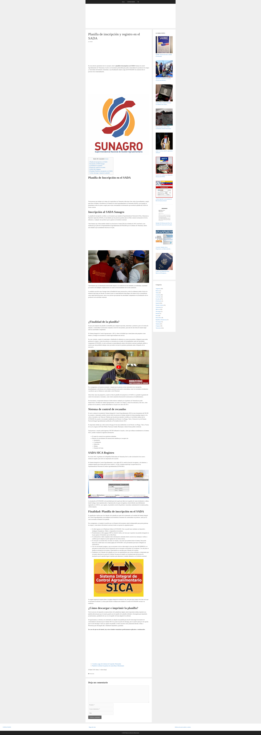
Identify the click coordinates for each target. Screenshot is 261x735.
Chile (157, 292)
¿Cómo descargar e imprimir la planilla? (99, 173)
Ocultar (106, 159)
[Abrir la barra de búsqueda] (138, 2)
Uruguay (158, 326)
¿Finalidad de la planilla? (95, 165)
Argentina (158, 288)
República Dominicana (161, 319)
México (157, 309)
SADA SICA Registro (95, 169)
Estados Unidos (159, 305)
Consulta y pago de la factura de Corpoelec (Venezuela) (106, 664)
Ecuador (158, 299)
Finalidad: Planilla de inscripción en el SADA (101, 171)
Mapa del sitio (92, 727)
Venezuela (92, 673)
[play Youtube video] (118, 367)
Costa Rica (158, 297)
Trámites (158, 324)
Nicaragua (158, 311)
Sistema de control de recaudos (97, 167)
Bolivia (157, 290)
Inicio (123, 1)
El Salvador (158, 301)
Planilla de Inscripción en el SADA (98, 162)
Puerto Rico (158, 317)
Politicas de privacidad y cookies (183, 727)
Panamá (157, 313)
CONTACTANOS (131, 1)
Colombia (158, 295)
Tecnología (158, 321)
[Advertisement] (130, 15)
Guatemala (158, 307)
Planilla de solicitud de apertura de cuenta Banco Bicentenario (108, 666)
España (157, 303)
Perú (157, 315)
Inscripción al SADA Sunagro (97, 163)
